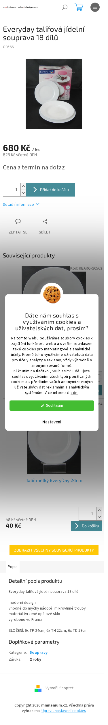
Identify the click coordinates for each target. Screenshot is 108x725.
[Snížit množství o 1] (23, 193)
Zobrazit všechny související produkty (54, 550)
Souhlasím (54, 405)
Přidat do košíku (54, 189)
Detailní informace (18, 205)
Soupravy (39, 652)
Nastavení (51, 422)
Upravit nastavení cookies (63, 711)
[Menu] (95, 7)
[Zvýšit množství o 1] (23, 186)
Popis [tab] (13, 567)
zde (74, 393)
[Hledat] (65, 7)
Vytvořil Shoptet (59, 688)
